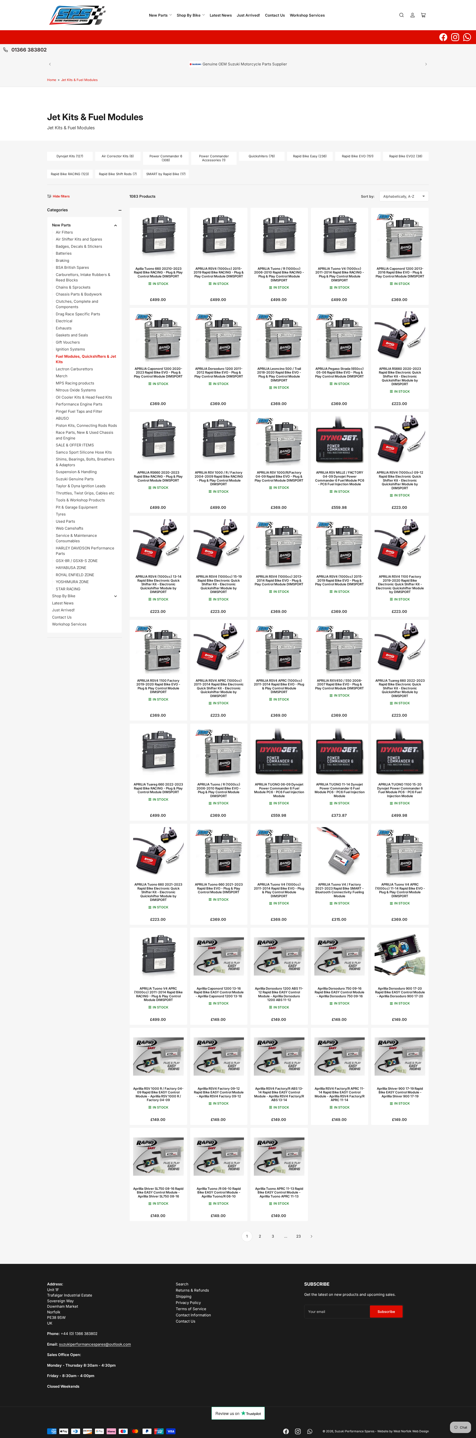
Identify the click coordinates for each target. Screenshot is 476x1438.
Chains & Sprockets (73, 287)
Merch (61, 376)
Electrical (64, 321)
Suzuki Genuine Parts (75, 479)
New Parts (158, 15)
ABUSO (62, 418)
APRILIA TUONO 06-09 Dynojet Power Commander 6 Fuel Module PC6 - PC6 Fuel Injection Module (279, 790)
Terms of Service (191, 1308)
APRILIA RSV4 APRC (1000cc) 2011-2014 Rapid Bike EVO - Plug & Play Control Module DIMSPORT (279, 686)
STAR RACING (68, 589)
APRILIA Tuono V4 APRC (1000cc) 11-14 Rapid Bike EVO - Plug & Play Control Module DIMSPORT (400, 890)
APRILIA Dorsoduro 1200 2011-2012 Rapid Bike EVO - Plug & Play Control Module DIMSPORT (218, 372)
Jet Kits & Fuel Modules (79, 80)
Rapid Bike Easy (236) (310, 156)
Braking (62, 260)
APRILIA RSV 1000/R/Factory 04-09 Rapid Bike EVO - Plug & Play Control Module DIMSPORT (279, 476)
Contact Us (275, 15)
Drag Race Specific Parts (78, 314)
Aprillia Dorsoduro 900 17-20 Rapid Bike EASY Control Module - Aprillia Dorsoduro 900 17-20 (400, 992)
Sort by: (367, 196)
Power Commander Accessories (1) (214, 158)
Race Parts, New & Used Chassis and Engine (84, 435)
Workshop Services (307, 15)
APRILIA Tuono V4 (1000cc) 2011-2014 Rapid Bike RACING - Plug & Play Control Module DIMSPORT (339, 274)
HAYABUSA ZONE (71, 567)
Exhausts (64, 328)
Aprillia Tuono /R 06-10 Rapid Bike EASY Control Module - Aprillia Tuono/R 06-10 (219, 1192)
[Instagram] (455, 37)
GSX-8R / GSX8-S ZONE (77, 560)
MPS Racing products (75, 383)
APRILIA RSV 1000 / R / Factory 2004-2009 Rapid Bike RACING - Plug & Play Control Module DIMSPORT (219, 478)
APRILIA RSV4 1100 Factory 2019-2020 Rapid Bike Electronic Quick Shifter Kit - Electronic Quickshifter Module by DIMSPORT (400, 584)
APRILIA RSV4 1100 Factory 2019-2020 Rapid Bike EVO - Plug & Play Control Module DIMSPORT (158, 686)
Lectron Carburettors (74, 369)
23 (298, 1236)
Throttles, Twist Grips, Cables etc (85, 493)
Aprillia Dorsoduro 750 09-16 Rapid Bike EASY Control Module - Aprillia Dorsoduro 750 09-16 (339, 992)
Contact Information (193, 1315)
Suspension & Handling (76, 471)
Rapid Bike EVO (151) (358, 156)
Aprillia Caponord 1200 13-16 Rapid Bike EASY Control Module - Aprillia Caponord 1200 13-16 (219, 992)
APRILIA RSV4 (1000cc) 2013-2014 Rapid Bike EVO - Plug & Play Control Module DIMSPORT (279, 580)
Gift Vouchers (68, 342)
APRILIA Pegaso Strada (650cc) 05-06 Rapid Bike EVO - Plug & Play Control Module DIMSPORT (339, 372)
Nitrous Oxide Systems (76, 390)
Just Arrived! (248, 15)
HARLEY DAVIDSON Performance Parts (85, 551)
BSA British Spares (72, 267)
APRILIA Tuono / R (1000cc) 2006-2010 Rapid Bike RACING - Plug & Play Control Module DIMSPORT (279, 274)
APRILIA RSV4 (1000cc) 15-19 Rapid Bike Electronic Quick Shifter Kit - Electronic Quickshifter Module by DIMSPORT (219, 584)
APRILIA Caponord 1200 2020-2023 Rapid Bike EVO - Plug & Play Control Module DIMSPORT (158, 372)
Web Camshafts (69, 528)
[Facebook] (443, 37)
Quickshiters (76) (262, 156)
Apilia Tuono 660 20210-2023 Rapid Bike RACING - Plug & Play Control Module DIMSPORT (158, 272)
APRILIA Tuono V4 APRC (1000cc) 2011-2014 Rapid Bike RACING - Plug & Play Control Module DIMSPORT (158, 994)
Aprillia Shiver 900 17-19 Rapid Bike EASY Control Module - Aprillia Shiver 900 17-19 (400, 1092)
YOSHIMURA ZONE (72, 581)
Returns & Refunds (192, 1290)
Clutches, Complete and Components (77, 304)
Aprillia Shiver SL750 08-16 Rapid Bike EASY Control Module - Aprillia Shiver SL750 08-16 (158, 1192)
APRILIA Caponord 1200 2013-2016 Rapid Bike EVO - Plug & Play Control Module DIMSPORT (400, 272)
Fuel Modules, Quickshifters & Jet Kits (86, 359)
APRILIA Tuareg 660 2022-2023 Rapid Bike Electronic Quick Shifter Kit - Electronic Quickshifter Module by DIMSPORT (400, 688)
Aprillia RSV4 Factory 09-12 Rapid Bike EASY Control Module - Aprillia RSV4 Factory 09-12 (219, 1092)
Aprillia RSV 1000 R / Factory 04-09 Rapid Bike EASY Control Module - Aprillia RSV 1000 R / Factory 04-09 (158, 1094)
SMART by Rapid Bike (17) (166, 174)
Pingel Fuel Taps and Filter (79, 411)
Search (182, 1284)
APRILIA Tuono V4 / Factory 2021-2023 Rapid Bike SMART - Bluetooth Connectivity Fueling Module (339, 890)
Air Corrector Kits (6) (118, 156)
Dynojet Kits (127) (70, 156)
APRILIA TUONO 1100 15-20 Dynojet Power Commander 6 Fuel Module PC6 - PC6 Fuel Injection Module (400, 790)
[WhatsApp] (467, 37)
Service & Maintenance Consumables (76, 538)
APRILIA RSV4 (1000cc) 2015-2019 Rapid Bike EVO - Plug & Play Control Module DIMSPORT (339, 580)
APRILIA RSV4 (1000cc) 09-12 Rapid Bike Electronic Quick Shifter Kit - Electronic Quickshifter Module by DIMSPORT (400, 480)
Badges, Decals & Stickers (79, 246)
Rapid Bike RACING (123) (70, 174)
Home (51, 80)
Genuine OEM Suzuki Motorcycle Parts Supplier (244, 63)
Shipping (183, 1296)
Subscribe (386, 1311)
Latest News (221, 15)
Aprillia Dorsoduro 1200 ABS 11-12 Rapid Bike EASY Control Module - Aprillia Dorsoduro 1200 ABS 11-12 (279, 994)
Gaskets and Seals (72, 335)
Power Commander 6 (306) (165, 158)
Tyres (61, 514)
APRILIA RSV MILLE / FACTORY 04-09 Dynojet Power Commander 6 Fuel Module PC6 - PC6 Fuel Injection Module (339, 478)
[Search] (401, 15)
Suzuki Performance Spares (354, 1431)
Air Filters (64, 232)
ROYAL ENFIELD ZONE (75, 574)
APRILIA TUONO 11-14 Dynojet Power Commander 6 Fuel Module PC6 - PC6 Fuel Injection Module (340, 790)
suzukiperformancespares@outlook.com (95, 1344)
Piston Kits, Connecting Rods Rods (86, 425)
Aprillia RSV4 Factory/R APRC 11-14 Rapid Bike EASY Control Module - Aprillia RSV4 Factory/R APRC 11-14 (339, 1094)
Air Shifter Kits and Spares (79, 239)
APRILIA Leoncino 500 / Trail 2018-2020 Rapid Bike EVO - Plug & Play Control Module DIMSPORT (279, 374)
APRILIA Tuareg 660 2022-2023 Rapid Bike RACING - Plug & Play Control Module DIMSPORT (158, 788)
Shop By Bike (189, 15)
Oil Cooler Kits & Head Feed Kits (84, 397)
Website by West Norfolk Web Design (403, 1431)
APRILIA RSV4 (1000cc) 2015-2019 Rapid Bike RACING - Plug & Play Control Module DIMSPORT (219, 272)
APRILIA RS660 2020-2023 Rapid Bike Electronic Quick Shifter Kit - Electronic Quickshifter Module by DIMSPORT (400, 376)
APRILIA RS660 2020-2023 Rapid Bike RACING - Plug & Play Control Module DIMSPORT (158, 476)
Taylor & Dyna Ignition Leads (81, 486)
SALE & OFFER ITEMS (75, 445)
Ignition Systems (70, 349)
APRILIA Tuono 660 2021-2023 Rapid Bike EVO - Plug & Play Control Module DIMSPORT (219, 888)
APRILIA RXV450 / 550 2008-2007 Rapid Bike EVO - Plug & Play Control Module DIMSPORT (339, 684)
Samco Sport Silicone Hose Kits (84, 452)
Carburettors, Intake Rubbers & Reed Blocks (83, 277)
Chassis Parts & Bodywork (79, 294)
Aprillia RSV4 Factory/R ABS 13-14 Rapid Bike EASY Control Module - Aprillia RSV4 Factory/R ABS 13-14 (279, 1094)
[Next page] (311, 1236)
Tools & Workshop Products (80, 500)
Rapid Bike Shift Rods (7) (118, 174)
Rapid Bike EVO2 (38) (405, 156)
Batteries (64, 253)
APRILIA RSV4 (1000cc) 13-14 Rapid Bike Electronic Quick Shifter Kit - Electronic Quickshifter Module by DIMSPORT (158, 584)
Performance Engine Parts (79, 404)
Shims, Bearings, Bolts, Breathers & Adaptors (85, 462)
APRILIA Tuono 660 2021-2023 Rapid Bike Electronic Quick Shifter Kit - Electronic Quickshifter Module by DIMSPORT (158, 892)
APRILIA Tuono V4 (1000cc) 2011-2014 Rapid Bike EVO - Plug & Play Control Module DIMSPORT (279, 890)
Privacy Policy (188, 1302)
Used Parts (65, 521)
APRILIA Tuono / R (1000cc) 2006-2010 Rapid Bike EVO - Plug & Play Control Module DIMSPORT (219, 790)
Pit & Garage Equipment (76, 507)
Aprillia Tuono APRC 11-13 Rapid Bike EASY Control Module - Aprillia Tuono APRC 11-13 (279, 1192)
